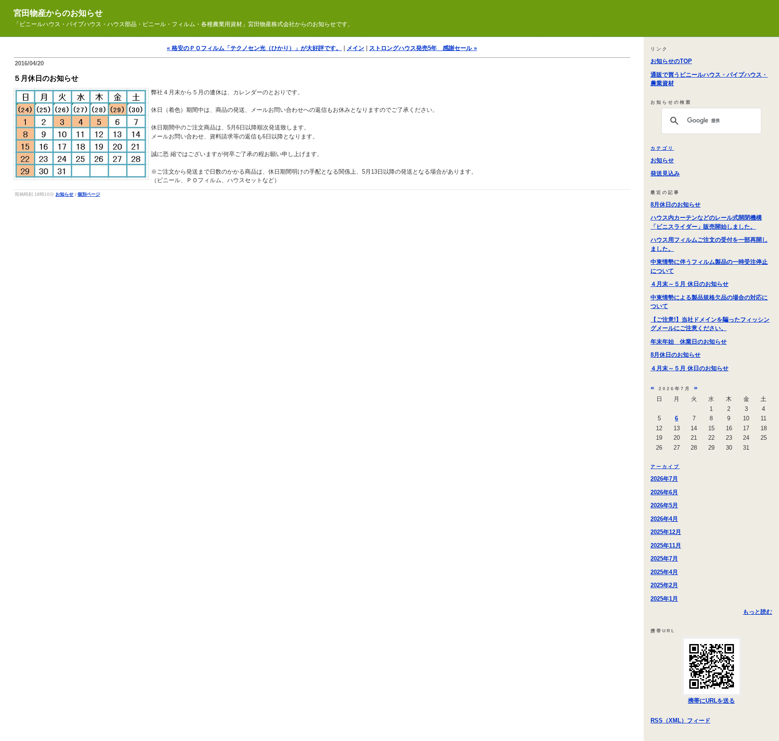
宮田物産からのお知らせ (58, 13)
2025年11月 (666, 545)
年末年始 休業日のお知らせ (689, 341)
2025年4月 (664, 572)
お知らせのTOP (671, 61)
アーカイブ (665, 466)
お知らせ (64, 194)
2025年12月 (666, 532)
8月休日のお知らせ (676, 204)
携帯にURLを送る (711, 700)
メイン (355, 48)
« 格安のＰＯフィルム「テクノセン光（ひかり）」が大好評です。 (254, 48)
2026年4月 (664, 518)
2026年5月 (664, 505)
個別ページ (89, 194)
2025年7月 (664, 558)
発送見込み (665, 173)
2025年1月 (664, 598)
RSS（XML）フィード (680, 720)
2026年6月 (664, 492)
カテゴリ (662, 148)
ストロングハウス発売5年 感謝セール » (423, 48)
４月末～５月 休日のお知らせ (690, 284)
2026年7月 (664, 478)
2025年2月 (664, 585)
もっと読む (757, 611)
